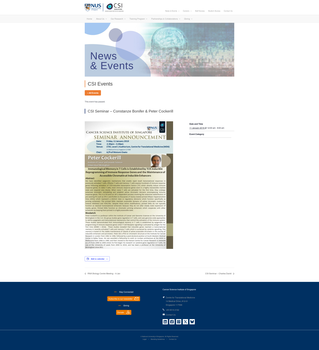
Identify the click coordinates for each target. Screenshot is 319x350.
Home (89, 18)
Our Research (117, 18)
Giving (187, 18)
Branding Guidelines (158, 339)
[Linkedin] (165, 321)
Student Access (214, 11)
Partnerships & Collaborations (164, 18)
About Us (100, 18)
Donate (120, 312)
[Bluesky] (192, 321)
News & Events (171, 11)
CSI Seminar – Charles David (218, 273)
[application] (178, 11)
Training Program (137, 18)
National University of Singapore (153, 336)
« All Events (92, 92)
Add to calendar (97, 259)
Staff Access (200, 11)
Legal (145, 339)
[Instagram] (178, 321)
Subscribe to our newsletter (121, 298)
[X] (185, 321)
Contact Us (228, 11)
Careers (186, 11)
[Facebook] (172, 321)
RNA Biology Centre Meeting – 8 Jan (103, 273)
